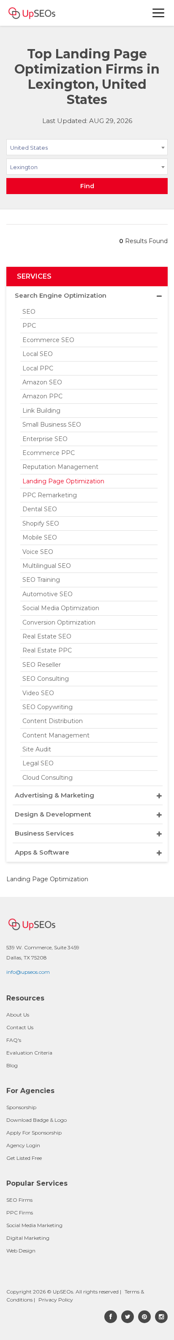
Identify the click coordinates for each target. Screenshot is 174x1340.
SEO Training (41, 580)
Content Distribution (52, 721)
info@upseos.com (28, 972)
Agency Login (23, 1145)
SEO (28, 311)
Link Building (41, 410)
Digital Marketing (27, 1238)
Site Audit (36, 749)
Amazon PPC (42, 396)
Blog (12, 1065)
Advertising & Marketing (54, 795)
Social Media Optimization (60, 608)
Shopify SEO (40, 523)
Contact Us (19, 1027)
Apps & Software (42, 852)
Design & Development (53, 814)
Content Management (56, 735)
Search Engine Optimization (60, 295)
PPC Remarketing (49, 495)
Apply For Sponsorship (34, 1132)
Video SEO (38, 693)
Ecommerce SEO (48, 340)
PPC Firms (19, 1212)
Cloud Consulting (47, 777)
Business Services (44, 833)
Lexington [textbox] (24, 167)
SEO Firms (19, 1200)
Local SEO (37, 354)
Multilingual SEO (46, 566)
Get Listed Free (24, 1158)
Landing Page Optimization (63, 481)
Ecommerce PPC (48, 453)
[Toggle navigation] (159, 12)
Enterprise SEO (45, 439)
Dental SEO (39, 509)
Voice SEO (37, 552)
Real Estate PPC (47, 650)
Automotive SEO (47, 594)
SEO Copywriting (47, 707)
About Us (17, 1014)
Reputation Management (60, 467)
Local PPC (37, 368)
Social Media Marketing (34, 1225)
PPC (29, 325)
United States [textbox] (29, 147)
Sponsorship (21, 1107)
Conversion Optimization (58, 622)
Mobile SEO (39, 537)
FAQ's (13, 1040)
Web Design (20, 1250)
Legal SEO (38, 763)
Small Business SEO (51, 424)
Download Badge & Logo (36, 1120)
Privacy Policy (55, 1299)
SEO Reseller (41, 665)
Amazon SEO (42, 382)
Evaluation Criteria (29, 1053)
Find (87, 186)
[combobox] (87, 149)
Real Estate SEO (46, 636)
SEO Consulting (45, 678)
